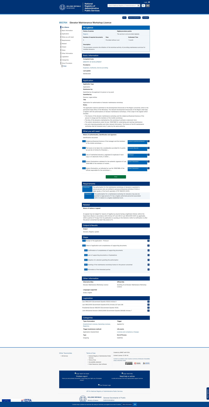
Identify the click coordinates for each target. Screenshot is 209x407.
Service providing (102, 68)
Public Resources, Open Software (98, 364)
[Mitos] (71, 7)
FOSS (128, 352)
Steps (63, 50)
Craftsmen (93, 68)
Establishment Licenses (90, 324)
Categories (65, 60)
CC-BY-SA (125, 355)
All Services (65, 356)
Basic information (67, 30)
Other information (67, 53)
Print (124, 17)
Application (65, 34)
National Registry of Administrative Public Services (92, 7)
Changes (136, 332)
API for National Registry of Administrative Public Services (104, 391)
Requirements (66, 40)
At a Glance (65, 27)
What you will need (68, 37)
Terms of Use (92, 360)
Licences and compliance (125, 332)
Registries (86, 326)
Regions (85, 34)
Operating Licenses (104, 324)
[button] (127, 404)
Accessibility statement (95, 362)
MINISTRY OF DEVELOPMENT (92, 62)
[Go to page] (138, 5)
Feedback (145, 17)
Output (64, 47)
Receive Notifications (134, 17)
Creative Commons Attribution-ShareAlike (139, 358)
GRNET (122, 352)
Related (64, 43)
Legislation (65, 56)
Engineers (86, 68)
